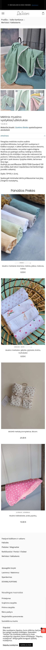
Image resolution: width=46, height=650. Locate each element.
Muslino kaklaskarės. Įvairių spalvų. (23, 516)
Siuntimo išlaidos (21, 127)
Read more (14, 5)
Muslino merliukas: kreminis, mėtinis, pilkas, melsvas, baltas (23, 267)
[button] (3, 59)
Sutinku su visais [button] (25, 645)
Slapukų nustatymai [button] (10, 645)
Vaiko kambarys (16, 19)
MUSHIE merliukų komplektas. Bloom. (23, 431)
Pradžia (4, 19)
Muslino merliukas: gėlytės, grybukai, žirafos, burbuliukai (23, 351)
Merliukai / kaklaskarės (10, 22)
